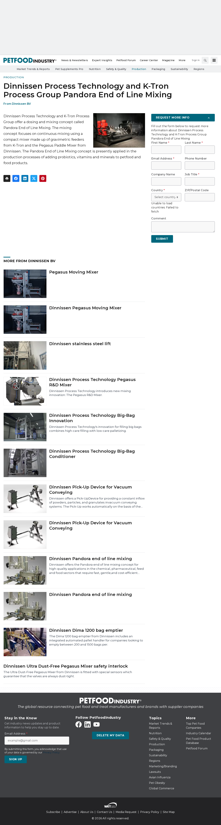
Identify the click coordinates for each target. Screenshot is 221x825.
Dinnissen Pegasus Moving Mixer (85, 307)
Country (158, 190)
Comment (158, 218)
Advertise (70, 812)
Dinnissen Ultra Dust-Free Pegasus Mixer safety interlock (65, 666)
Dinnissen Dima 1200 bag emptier (86, 630)
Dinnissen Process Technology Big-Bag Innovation (92, 418)
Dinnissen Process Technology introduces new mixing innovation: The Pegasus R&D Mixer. (90, 393)
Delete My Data (110, 735)
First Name (160, 142)
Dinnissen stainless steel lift (80, 343)
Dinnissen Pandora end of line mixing (90, 558)
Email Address (162, 158)
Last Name (194, 142)
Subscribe (53, 812)
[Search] (205, 60)
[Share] (15, 178)
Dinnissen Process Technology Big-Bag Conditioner (92, 454)
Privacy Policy (149, 812)
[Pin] (42, 178)
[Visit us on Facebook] (78, 724)
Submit (162, 238)
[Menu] (214, 60)
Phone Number (196, 158)
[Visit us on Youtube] (96, 724)
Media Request (126, 812)
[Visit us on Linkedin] (87, 724)
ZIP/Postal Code (197, 190)
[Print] (6, 178)
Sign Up (15, 759)
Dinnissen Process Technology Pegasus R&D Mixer (92, 382)
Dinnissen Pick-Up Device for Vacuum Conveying (90, 489)
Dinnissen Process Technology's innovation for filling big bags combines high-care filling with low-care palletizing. (95, 429)
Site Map (169, 812)
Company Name (163, 174)
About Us (86, 812)
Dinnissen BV (21, 103)
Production (13, 77)
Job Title (192, 174)
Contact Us (104, 812)
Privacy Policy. (51, 752)
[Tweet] (33, 178)
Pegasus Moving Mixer (73, 272)
